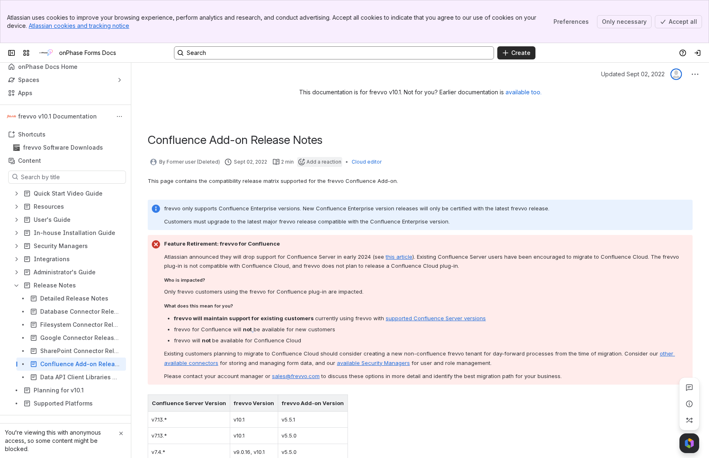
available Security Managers (373, 363)
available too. (523, 92)
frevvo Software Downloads (63, 147)
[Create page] (689, 420)
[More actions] (119, 116)
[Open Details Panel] (689, 403)
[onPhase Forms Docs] (46, 52)
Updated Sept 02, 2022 (633, 74)
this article (399, 256)
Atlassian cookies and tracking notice (79, 25)
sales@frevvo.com (296, 376)
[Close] (121, 433)
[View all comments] (689, 387)
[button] (221, 403)
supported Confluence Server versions (436, 318)
